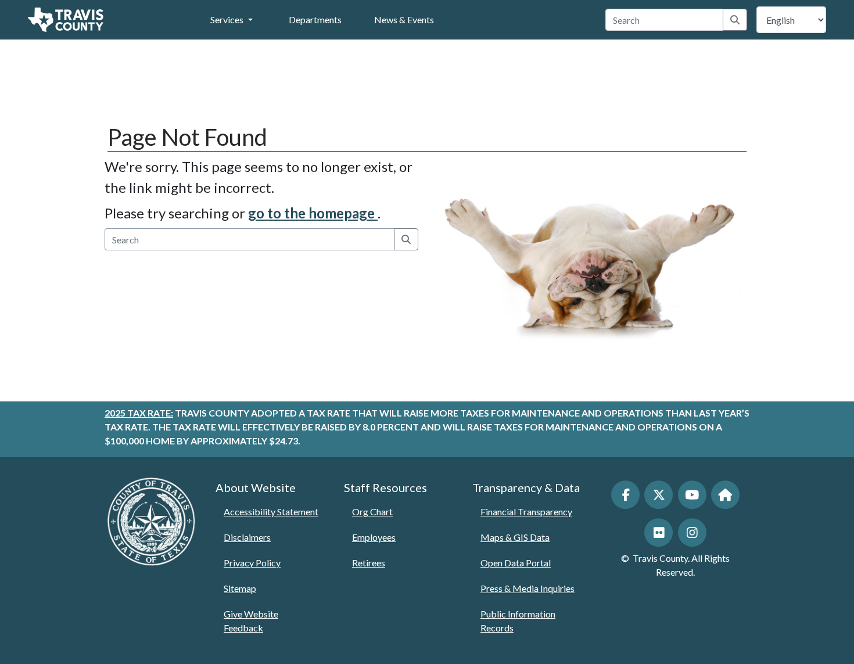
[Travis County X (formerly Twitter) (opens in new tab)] (658, 495)
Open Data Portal (515, 562)
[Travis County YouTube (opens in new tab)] (692, 495)
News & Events (404, 19)
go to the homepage (313, 212)
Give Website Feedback (251, 620)
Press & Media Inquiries (527, 588)
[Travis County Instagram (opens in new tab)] (692, 532)
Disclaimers (247, 537)
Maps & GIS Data (515, 537)
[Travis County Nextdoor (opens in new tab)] (725, 495)
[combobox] (664, 20)
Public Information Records (517, 620)
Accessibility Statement (271, 511)
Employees (374, 537)
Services (226, 19)
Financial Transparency (526, 511)
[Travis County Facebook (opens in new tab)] (625, 495)
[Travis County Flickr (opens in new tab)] (658, 532)
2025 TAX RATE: (139, 412)
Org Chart (372, 511)
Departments (315, 19)
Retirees (368, 562)
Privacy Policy (252, 562)
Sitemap (240, 588)
